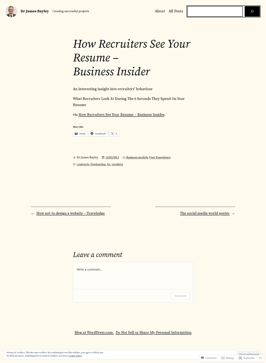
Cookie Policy (75, 355)
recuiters (117, 164)
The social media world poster (205, 213)
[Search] (252, 11)
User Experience (160, 157)
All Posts (176, 11)
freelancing (98, 164)
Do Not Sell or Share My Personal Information (153, 332)
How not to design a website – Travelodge (70, 213)
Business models (137, 157)
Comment (180, 295)
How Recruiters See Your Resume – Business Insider (121, 115)
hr (108, 164)
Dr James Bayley (35, 11)
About (160, 11)
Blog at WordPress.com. (94, 332)
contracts (83, 164)
